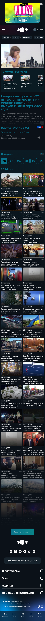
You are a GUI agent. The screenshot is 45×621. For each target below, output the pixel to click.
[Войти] (34, 29)
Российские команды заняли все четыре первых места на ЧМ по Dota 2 (10, 265)
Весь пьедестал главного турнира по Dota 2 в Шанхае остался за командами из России (11, 382)
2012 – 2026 (17, 132)
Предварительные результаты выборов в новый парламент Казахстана (31, 265)
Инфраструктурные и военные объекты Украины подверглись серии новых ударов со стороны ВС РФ (10, 360)
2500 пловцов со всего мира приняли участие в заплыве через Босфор (11, 334)
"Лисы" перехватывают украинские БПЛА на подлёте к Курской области (10, 194)
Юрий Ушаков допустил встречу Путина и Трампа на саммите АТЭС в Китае (33, 452)
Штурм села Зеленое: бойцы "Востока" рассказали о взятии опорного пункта (31, 241)
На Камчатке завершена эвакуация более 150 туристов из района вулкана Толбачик (11, 500)
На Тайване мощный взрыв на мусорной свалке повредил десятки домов (11, 524)
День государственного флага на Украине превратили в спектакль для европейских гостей (32, 335)
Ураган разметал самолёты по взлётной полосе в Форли (32, 287)
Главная (6, 37)
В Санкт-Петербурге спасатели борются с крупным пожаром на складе (31, 524)
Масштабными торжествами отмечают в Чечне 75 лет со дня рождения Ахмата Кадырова (11, 430)
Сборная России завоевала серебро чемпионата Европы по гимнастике (10, 218)
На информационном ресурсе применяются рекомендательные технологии (17, 602)
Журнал (7, 585)
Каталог (16, 37)
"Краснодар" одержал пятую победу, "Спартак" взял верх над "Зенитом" (33, 193)
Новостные (6, 136)
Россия (27, 132)
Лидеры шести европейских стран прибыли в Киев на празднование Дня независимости (9, 477)
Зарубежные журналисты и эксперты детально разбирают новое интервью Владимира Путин (33, 360)
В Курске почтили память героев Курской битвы (33, 404)
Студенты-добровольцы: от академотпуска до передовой (10, 311)
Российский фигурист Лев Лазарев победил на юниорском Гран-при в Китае (32, 429)
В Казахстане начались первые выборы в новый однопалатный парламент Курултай (33, 476)
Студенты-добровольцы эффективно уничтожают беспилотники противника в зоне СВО (33, 500)
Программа (27, 37)
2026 (11, 169)
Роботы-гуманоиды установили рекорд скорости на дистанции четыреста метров (32, 382)
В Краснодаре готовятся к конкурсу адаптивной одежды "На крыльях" (11, 405)
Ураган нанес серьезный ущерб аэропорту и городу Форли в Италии (11, 452)
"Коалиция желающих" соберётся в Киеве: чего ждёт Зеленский (32, 217)
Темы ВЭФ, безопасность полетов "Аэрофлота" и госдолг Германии (11, 240)
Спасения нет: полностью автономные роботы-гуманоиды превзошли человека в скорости (33, 312)
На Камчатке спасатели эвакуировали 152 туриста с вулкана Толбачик (10, 288)
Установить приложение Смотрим (22, 561)
